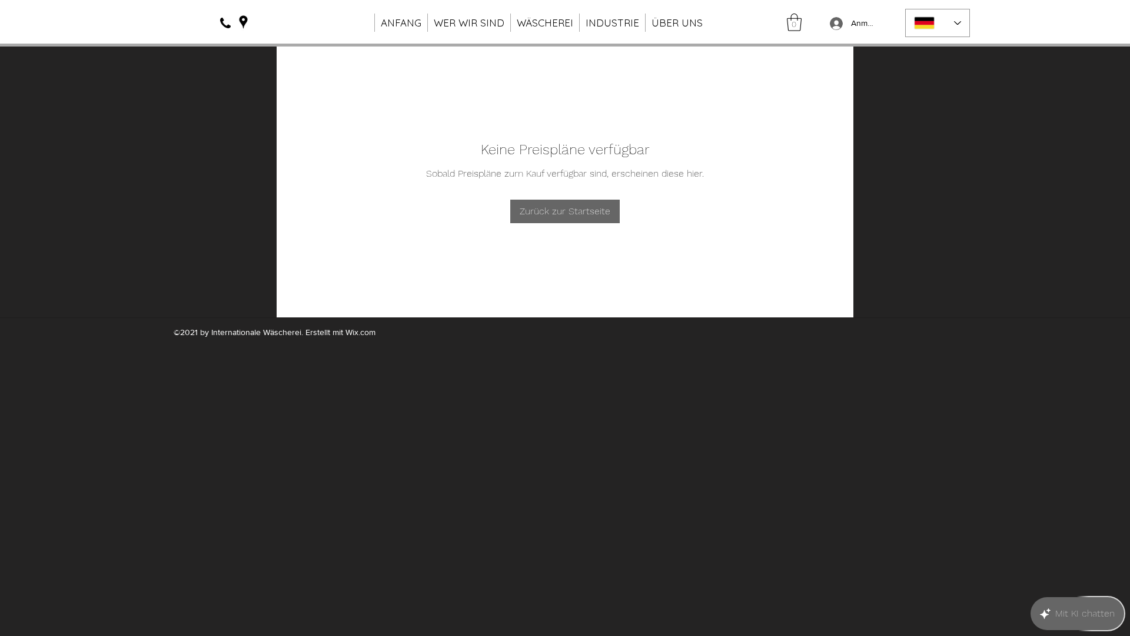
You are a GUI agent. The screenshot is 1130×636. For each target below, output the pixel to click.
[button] (794, 22)
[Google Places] (243, 22)
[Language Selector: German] (937, 23)
